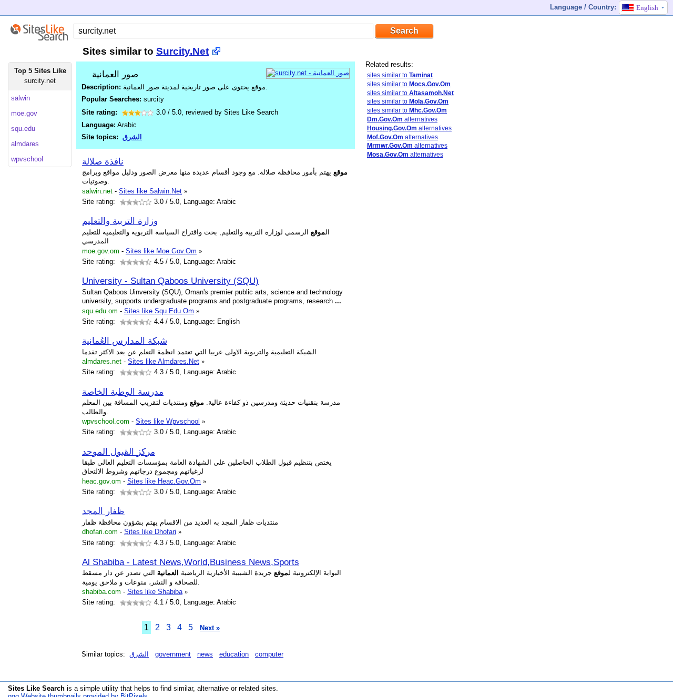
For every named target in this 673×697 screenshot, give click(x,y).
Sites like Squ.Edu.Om (159, 311)
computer (269, 654)
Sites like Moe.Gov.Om (161, 251)
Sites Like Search (36, 688)
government (173, 654)
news (205, 654)
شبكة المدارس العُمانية (124, 340)
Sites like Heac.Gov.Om (164, 481)
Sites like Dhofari (150, 532)
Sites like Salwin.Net (150, 191)
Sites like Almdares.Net (163, 361)
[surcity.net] (308, 73)
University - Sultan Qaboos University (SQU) (170, 280)
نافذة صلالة (103, 161)
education (234, 654)
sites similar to (400, 75)
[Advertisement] (407, 332)
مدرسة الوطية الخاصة (123, 391)
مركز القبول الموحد (118, 451)
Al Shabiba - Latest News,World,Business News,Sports (190, 562)
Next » (210, 628)
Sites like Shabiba (154, 592)
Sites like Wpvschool (168, 421)
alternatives (402, 119)
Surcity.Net (182, 51)
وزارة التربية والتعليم (120, 221)
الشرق (132, 137)
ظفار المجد (103, 511)
